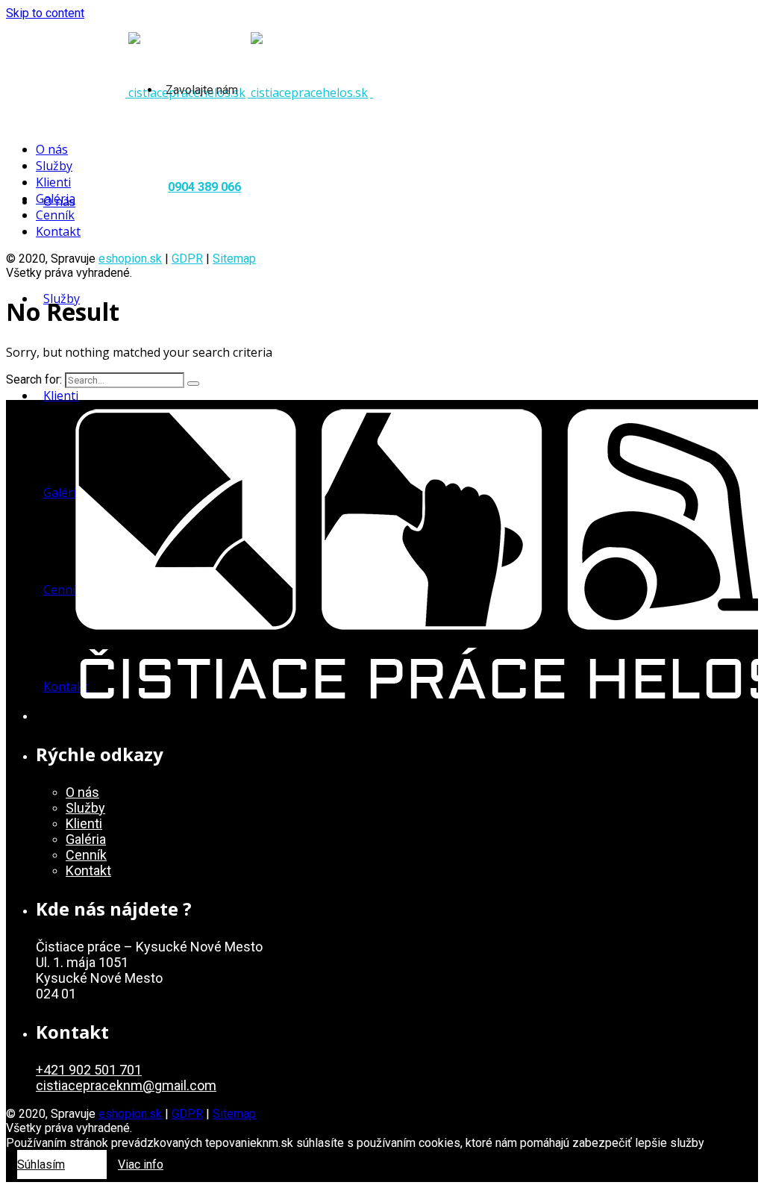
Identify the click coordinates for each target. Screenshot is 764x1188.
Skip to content (45, 13)
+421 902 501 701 (89, 1070)
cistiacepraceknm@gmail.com (126, 1085)
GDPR (187, 258)
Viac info (140, 1164)
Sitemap (234, 258)
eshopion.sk (130, 258)
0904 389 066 (204, 187)
